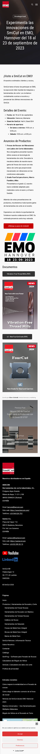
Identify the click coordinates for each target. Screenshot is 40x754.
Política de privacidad (10, 669)
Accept (20, 734)
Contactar (5, 649)
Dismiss (20, 740)
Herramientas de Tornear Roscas (17, 616)
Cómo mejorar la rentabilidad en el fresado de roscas (19, 686)
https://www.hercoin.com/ (19, 510)
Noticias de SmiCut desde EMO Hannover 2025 (17, 700)
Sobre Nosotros (8, 645)
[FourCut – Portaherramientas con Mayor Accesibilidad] (20, 440)
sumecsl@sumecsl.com (16, 538)
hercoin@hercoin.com (15, 507)
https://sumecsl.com (18, 541)
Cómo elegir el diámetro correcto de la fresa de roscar (18, 693)
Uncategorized (20, 16)
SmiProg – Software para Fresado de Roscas (19, 657)
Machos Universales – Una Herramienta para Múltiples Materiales (19, 707)
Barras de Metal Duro (12, 636)
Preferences (20, 745)
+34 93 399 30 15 (16, 544)
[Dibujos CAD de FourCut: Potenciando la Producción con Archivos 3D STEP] (20, 413)
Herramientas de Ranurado (14, 624)
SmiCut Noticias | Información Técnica (16, 641)
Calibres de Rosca (11, 620)
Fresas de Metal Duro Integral (16, 628)
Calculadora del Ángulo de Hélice (14, 661)
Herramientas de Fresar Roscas (16, 608)
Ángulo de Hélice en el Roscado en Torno (17, 713)
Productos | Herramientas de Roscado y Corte (19, 604)
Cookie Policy (19, 750)
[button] (37, 724)
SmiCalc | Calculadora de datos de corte (17, 665)
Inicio (4, 600)
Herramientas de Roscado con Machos (19, 612)
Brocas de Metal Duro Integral (16, 632)
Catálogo (5, 653)
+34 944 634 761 (16, 514)
